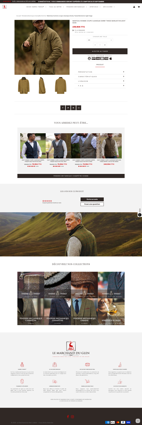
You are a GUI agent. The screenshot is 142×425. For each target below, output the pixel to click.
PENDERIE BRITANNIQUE (76, 7)
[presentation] (12, 85)
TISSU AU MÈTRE (55, 7)
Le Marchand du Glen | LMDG (27, 423)
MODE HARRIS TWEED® (35, 7)
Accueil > (19, 16)
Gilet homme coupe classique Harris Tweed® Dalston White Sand (83, 160)
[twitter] (68, 107)
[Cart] (139, 7)
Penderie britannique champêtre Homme (34, 16)
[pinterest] (73, 107)
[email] (78, 107)
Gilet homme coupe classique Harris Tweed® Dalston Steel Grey (58, 160)
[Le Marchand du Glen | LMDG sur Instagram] (73, 417)
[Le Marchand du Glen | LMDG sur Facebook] (68, 417)
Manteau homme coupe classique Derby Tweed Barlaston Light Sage (98, 22)
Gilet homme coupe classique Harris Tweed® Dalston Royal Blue (33, 160)
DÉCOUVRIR (107, 7)
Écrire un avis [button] (92, 199)
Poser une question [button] (92, 204)
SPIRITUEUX (94, 7)
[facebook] (62, 107)
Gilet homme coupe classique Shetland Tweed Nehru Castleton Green (109, 160)
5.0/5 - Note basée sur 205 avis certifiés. (24, 1)
